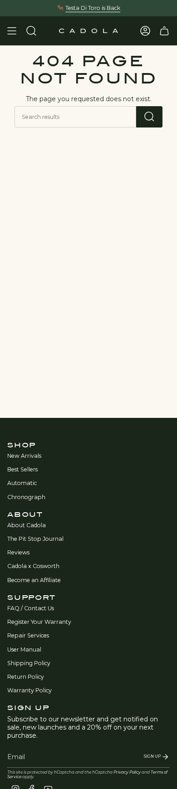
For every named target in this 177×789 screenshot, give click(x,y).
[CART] (164, 30)
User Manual (24, 649)
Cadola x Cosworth (33, 566)
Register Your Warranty (39, 621)
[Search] (149, 116)
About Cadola (26, 525)
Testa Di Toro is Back (92, 8)
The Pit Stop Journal (35, 538)
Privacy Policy (127, 772)
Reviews (18, 552)
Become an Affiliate (34, 580)
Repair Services (28, 635)
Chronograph (26, 497)
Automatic (22, 483)
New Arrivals (24, 455)
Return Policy (25, 676)
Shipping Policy (28, 663)
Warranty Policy (29, 690)
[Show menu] (12, 30)
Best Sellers (22, 469)
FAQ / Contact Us (30, 608)
